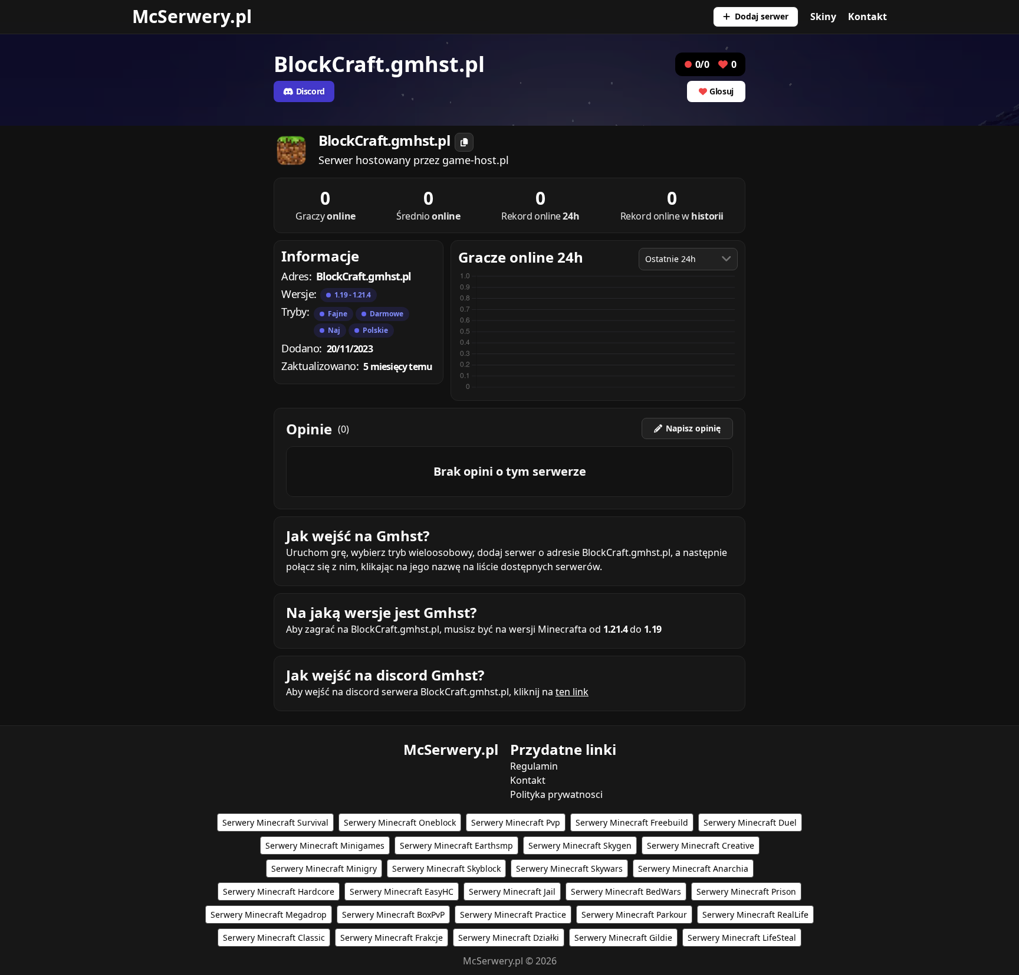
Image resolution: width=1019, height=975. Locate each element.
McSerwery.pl (192, 16)
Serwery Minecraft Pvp (515, 822)
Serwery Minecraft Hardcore (278, 891)
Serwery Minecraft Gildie (623, 937)
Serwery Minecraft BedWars (626, 891)
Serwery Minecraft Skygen (580, 845)
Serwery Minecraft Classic (274, 937)
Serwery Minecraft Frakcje (391, 937)
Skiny (823, 16)
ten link (572, 691)
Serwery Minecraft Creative (700, 845)
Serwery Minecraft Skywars (569, 868)
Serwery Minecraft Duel (750, 822)
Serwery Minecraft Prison (746, 891)
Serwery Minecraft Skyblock (446, 868)
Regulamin (534, 766)
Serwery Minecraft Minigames (324, 845)
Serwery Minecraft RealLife (755, 914)
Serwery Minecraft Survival (275, 822)
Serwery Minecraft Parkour (634, 914)
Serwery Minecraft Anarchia (693, 868)
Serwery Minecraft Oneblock (400, 822)
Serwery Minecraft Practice (513, 914)
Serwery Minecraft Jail (512, 891)
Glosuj (721, 91)
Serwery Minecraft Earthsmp (456, 845)
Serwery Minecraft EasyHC (401, 891)
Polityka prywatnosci (556, 794)
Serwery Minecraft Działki (508, 937)
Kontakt (867, 16)
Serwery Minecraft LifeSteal (742, 937)
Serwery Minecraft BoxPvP (393, 914)
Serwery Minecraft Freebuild (632, 822)
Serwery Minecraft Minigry (324, 868)
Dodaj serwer (761, 16)
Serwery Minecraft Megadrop (269, 914)
